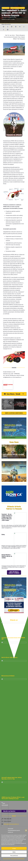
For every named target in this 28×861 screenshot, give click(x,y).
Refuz (14, 852)
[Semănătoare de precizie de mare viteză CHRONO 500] (14, 629)
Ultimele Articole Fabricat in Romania (14, 507)
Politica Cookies (6, 858)
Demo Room (13, 442)
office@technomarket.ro (11, 824)
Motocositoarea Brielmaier (8, 676)
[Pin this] (16, 26)
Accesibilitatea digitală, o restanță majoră (13, 455)
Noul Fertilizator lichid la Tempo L (10, 657)
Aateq (3, 534)
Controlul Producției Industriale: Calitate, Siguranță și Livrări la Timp (12, 778)
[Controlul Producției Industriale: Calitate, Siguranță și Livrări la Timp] (14, 727)
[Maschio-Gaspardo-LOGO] (14, 384)
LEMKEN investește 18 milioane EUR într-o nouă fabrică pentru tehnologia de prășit (13, 797)
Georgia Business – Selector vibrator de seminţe (7, 556)
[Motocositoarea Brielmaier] (14, 667)
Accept (14, 848)
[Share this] (4, 26)
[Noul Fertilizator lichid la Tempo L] (14, 649)
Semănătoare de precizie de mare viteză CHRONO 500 (13, 638)
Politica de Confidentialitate (17, 858)
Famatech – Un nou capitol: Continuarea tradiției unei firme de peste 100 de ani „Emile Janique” (7, 517)
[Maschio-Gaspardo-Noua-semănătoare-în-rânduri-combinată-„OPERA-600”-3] (14, 357)
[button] (26, 830)
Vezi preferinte (14, 855)
